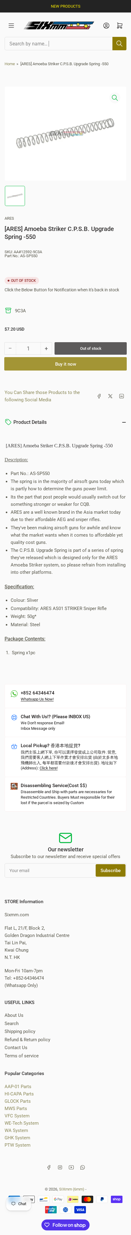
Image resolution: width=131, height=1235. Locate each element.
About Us (14, 1015)
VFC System (17, 1116)
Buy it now (65, 364)
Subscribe (111, 870)
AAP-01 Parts (18, 1086)
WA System (16, 1130)
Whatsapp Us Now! (37, 699)
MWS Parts (16, 1108)
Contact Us (16, 1047)
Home (10, 64)
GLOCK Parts (18, 1101)
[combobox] (65, 43)
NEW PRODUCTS (65, 6)
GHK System (17, 1138)
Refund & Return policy (27, 1039)
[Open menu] (11, 25)
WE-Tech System (22, 1123)
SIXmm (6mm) (71, 1189)
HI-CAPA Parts (19, 1094)
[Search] (119, 43)
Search (12, 1023)
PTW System (17, 1145)
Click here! (49, 768)
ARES (9, 218)
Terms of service (22, 1056)
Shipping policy (20, 1031)
